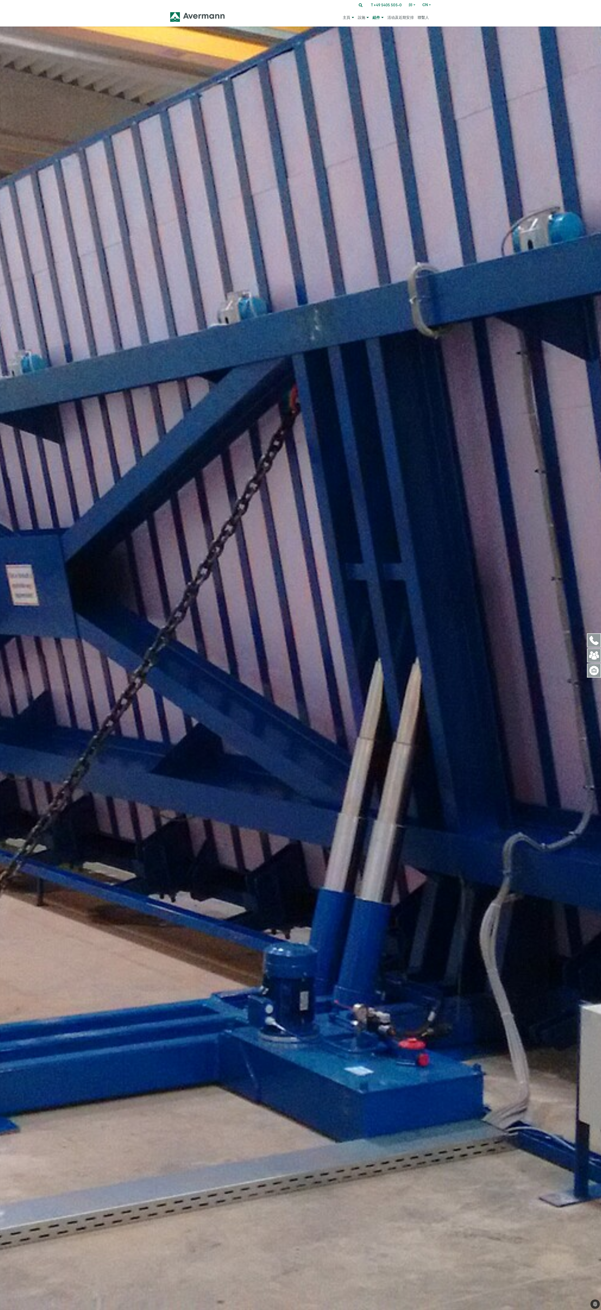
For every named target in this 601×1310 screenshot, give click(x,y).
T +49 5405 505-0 (386, 5)
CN (425, 4)
